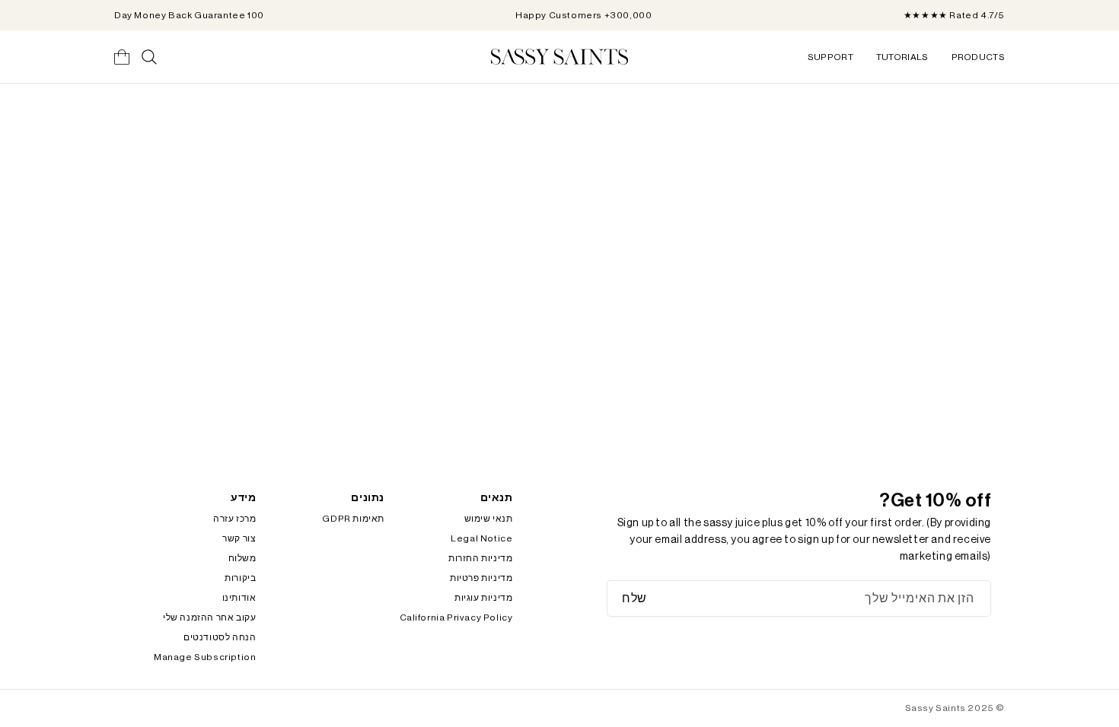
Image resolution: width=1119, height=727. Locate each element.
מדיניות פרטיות (481, 578)
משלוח (242, 558)
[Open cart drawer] (121, 57)
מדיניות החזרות (480, 558)
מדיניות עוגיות (483, 597)
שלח (634, 598)
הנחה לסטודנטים (219, 637)
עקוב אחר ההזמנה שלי (209, 617)
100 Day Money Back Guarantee (189, 15)
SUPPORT (830, 57)
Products (978, 57)
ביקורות (240, 578)
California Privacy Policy (456, 617)
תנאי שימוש (488, 518)
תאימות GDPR (353, 518)
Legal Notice (481, 538)
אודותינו (239, 597)
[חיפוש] (149, 57)
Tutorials (902, 57)
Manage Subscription (205, 657)
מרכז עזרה (234, 518)
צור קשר (239, 538)
